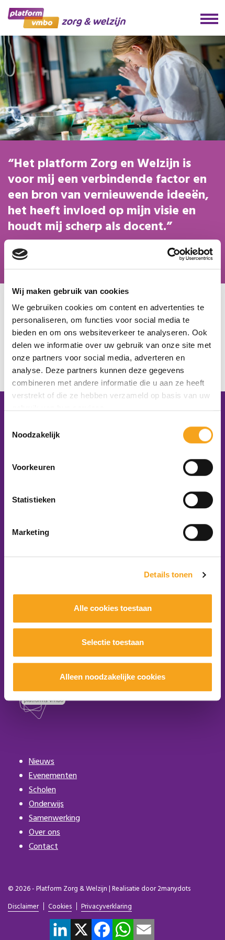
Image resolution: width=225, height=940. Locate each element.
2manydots (174, 888)
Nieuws (41, 762)
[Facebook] (102, 929)
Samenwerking (54, 818)
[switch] (198, 467)
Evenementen (53, 776)
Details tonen (168, 574)
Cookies (60, 907)
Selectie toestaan (113, 642)
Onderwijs (46, 804)
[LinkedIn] (60, 929)
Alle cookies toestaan (113, 608)
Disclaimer (23, 907)
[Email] (143, 929)
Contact (43, 847)
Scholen (42, 790)
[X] (81, 929)
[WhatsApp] (123, 929)
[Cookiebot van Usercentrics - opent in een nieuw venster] (167, 254)
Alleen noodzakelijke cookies (112, 676)
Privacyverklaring (106, 907)
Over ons (44, 832)
